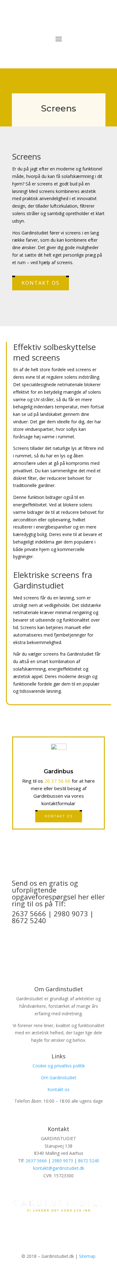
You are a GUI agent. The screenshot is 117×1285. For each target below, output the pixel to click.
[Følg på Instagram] (65, 1226)
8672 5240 (88, 1161)
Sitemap (87, 1256)
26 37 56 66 (57, 781)
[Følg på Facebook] (52, 1226)
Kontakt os (41, 282)
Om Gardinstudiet (58, 1078)
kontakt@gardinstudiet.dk (58, 1168)
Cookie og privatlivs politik (58, 1066)
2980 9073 (62, 1161)
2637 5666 (36, 1161)
